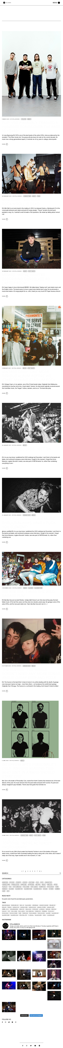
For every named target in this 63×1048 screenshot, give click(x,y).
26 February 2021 (7, 196)
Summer (57, 888)
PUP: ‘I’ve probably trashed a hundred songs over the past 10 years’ (31, 127)
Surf (4, 891)
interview (31, 884)
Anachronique (6, 905)
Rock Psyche (41, 913)
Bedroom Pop (15, 905)
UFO (8, 891)
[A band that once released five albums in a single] (54, 964)
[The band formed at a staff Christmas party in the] (9, 985)
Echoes (25, 882)
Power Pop (42, 886)
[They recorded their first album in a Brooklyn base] (39, 973)
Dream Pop (52, 905)
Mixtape (38, 884)
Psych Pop (51, 911)
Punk (38, 196)
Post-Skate (31, 271)
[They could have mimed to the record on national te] (9, 1007)
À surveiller (50, 915)
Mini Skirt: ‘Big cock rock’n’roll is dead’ (21, 202)
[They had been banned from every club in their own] (54, 995)
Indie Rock (28, 909)
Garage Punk (27, 196)
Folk (37, 882)
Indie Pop (21, 909)
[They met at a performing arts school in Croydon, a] (24, 985)
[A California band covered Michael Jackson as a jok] (39, 935)
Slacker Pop (19, 888)
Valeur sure (38, 915)
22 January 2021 (6, 515)
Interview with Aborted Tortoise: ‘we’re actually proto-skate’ (27, 843)
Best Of (22, 905)
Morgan (48, 909)
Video (44, 915)
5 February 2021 (6, 368)
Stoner (51, 888)
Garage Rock (26, 515)
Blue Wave (28, 905)
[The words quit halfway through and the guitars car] (9, 935)
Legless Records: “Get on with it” (26, 451)
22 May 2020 (5, 835)
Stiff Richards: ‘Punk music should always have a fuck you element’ (29, 523)
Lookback (42, 909)
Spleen (45, 888)
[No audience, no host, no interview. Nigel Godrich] (54, 933)
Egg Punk (31, 882)
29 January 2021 (6, 445)
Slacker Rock (37, 888)
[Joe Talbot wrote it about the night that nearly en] (9, 973)
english (4, 907)
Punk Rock (25, 913)
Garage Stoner (41, 907)
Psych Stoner (13, 913)
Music (29, 119)
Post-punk (14, 911)
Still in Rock (15, 119)
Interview (35, 909)
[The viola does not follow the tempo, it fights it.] (9, 956)
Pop (10, 886)
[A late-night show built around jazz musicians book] (39, 986)
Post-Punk (26, 886)
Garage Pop (48, 882)
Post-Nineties (17, 886)
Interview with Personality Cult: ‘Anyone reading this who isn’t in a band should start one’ (29, 770)
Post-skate (21, 911)
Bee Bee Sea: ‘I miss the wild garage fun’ (28, 594)
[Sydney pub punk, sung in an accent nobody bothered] (54, 955)
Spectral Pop (23, 915)
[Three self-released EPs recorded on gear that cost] (39, 956)
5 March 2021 (5, 119)
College (23, 119)
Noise (55, 884)
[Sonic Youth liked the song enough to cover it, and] (24, 935)
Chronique (35, 905)
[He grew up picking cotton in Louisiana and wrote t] (24, 956)
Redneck (5, 888)
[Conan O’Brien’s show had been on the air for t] (54, 974)
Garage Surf (50, 907)
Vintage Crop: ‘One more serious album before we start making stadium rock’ (29, 376)
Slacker (31, 588)
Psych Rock (50, 886)
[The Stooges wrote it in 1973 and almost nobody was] (54, 944)
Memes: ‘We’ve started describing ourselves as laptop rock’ (26, 279)
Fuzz (42, 882)
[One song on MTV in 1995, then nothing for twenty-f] (24, 974)
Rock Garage (32, 913)
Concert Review (43, 905)
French (9, 907)
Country (18, 882)
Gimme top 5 (5, 909)
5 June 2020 (5, 760)
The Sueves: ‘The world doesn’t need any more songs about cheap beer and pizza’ (31, 673)
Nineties (49, 884)
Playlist (5, 886)
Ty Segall (31, 915)
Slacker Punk (38, 588)
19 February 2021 (6, 271)
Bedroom (5, 882)
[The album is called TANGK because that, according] (54, 985)
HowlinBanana (14, 909)
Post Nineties (30, 911)
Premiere (44, 911)
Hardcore (23, 884)
